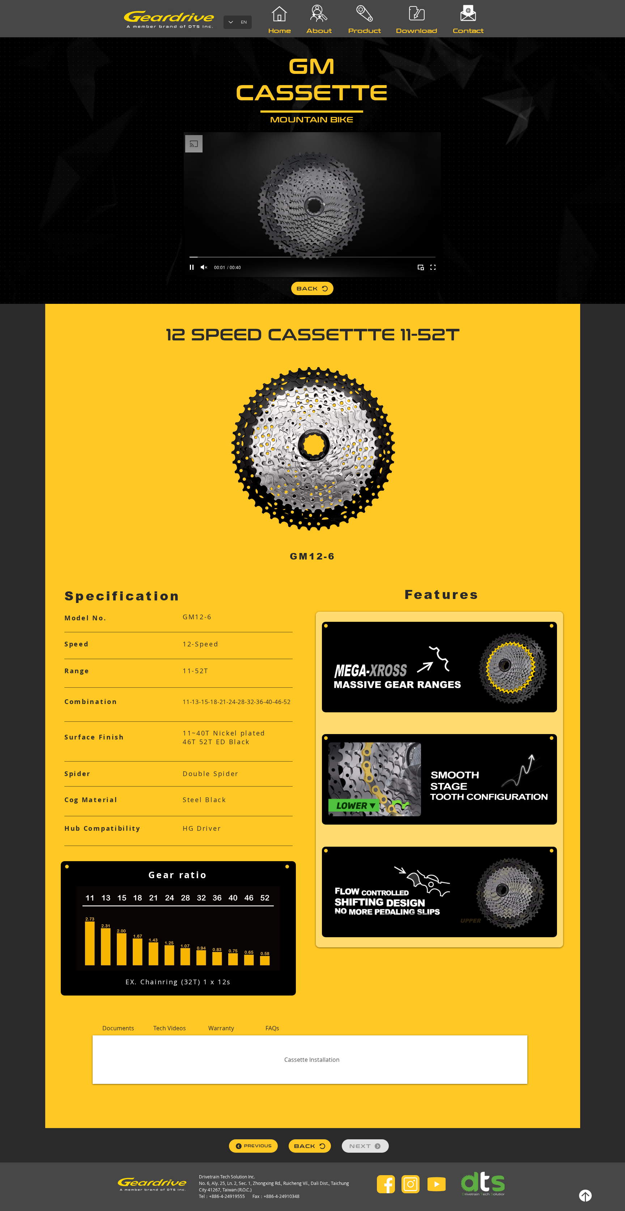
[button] (118, 1028)
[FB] (386, 1184)
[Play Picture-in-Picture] (420, 267)
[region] (365, 54)
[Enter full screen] (433, 267)
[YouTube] (437, 1184)
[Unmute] (204, 267)
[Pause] (191, 267)
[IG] (410, 1184)
